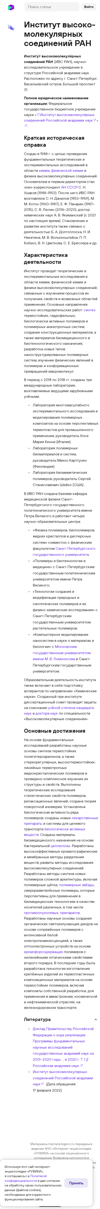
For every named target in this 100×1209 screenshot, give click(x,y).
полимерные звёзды (76, 884)
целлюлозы (60, 845)
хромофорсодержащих (43, 951)
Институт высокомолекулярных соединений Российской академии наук (63, 1077)
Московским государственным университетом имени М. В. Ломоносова (62, 652)
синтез (89, 310)
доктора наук (47, 713)
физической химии (67, 170)
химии (44, 170)
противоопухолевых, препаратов (52, 912)
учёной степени (61, 707)
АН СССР (69, 187)
